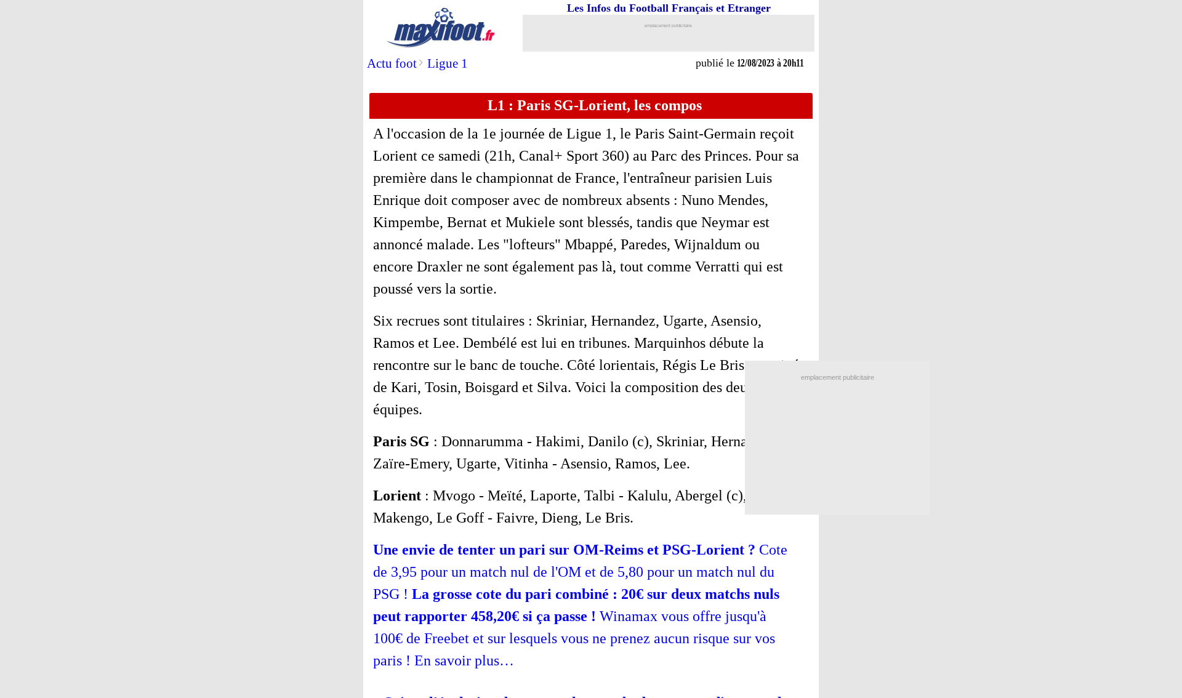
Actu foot (392, 63)
